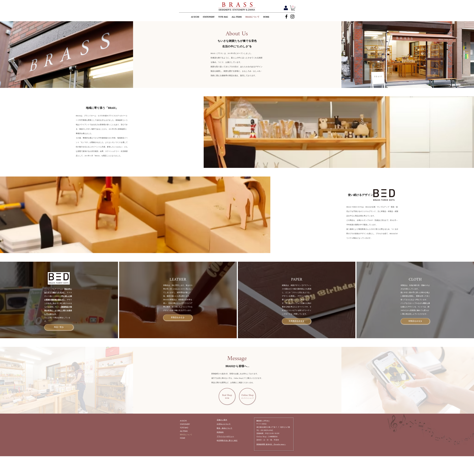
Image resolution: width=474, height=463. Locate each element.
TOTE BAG (184, 427)
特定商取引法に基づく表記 (227, 440)
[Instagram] (292, 16)
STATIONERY (185, 424)
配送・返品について (224, 428)
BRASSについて (186, 434)
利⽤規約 (220, 432)
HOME (182, 438)
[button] (293, 8)
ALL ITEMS (184, 431)
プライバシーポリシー (225, 436)
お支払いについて (224, 424)
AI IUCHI (183, 421)
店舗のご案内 (222, 420)
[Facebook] (286, 16)
